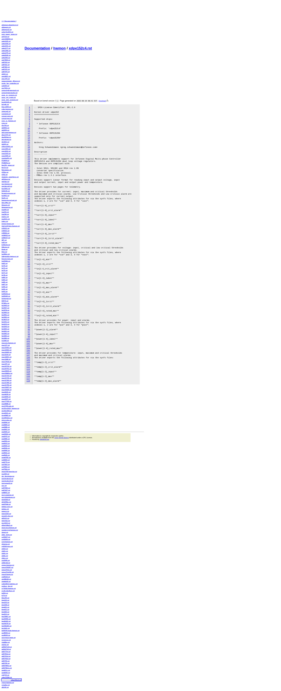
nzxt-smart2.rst (7, 483)
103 (28, 346)
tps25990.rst (6, 619)
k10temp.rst (6, 245)
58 (29, 241)
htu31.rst (5, 198)
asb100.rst (5, 86)
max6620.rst (6, 392)
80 (29, 292)
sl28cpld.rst (6, 563)
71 (29, 271)
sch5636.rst (6, 539)
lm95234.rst (6, 294)
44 (29, 208)
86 (29, 306)
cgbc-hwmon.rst (7, 109)
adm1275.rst (6, 53)
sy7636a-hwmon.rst (9, 588)
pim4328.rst (6, 499)
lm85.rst (4, 282)
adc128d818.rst (7, 39)
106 (28, 353)
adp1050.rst (6, 57)
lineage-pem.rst (7, 259)
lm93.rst (4, 291)
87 (29, 309)
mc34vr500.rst (7, 411)
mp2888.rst (6, 427)
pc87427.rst (6, 490)
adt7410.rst (6, 62)
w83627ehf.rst (7, 647)
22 (29, 157)
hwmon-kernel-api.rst (9, 200)
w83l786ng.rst (7, 668)
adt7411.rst (6, 64)
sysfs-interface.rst (8, 591)
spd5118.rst (6, 577)
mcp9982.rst (6, 415)
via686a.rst (6, 642)
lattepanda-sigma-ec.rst (10, 256)
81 (29, 294)
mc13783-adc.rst (8, 406)
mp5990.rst (6, 450)
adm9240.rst (6, 55)
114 (28, 372)
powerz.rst (5, 511)
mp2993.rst (6, 441)
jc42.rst (4, 242)
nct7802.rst (6, 467)
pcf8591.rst (6, 492)
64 (29, 255)
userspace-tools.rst (9, 637)
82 (29, 297)
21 (29, 154)
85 (29, 304)
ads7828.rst (6, 60)
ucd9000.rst (6, 633)
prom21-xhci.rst (7, 516)
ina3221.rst (6, 219)
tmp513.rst (5, 614)
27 (29, 168)
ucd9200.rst (6, 635)
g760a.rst (5, 172)
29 (29, 173)
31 (29, 178)
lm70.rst (4, 266)
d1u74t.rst (5, 125)
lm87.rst (4, 284)
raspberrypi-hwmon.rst (10, 530)
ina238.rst (5, 214)
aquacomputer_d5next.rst (11, 81)
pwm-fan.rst (6, 520)
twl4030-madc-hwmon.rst (10, 630)
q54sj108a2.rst (7, 525)
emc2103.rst (6, 153)
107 (28, 355)
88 (29, 311)
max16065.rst (6, 352)
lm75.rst (4, 270)
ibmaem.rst (6, 205)
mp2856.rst (6, 422)
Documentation (37, 48)
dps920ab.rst (6, 137)
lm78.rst (4, 275)
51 (29, 224)
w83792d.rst (6, 658)
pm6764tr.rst (6, 504)
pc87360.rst (6, 488)
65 (29, 257)
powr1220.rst (6, 513)
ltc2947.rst (5, 308)
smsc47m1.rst (7, 570)
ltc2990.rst (5, 312)
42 (29, 203)
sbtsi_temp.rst (7, 534)
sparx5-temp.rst (7, 574)
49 (29, 220)
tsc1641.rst (6, 628)
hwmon (59, 48)
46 (29, 213)
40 (29, 199)
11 (29, 131)
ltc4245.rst (5, 326)
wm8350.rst (6, 672)
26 (29, 166)
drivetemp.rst (6, 139)
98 (29, 334)
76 (29, 283)
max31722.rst (6, 375)
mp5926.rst (6, 448)
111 (28, 365)
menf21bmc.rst (7, 418)
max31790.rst (6, 385)
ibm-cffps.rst (6, 202)
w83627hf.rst (6, 649)
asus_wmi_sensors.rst (10, 100)
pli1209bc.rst (6, 502)
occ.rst (4, 485)
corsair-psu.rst (7, 118)
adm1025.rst (6, 41)
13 (29, 135)
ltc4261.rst (5, 331)
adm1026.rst (6, 43)
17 (29, 145)
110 (28, 362)
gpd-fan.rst (5, 181)
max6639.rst (6, 394)
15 (29, 140)
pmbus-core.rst (7, 506)
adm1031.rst (6, 46)
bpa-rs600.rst (6, 107)
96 (29, 330)
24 (29, 161)
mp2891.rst (6, 429)
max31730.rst (6, 378)
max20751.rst (6, 368)
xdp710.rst (5, 675)
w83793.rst (6, 661)
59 (29, 243)
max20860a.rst (7, 373)
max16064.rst (6, 350)
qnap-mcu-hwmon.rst (9, 527)
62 (29, 250)
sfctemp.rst (6, 544)
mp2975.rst (6, 436)
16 (29, 142)
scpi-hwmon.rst (7, 542)
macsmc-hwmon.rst (9, 343)
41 (29, 201)
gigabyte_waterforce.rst (10, 177)
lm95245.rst (6, 296)
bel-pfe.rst (5, 104)
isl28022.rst (6, 235)
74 (29, 278)
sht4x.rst (5, 556)
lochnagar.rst (6, 298)
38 (29, 194)
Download (102, 101)
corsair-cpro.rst (7, 116)
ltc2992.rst (5, 317)
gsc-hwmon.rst (7, 184)
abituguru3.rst (7, 29)
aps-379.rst (6, 79)
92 (29, 320)
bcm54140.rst (6, 102)
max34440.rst (6, 390)
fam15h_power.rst (8, 165)
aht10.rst (5, 74)
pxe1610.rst (6, 523)
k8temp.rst (5, 247)
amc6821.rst (6, 76)
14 (29, 138)
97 (29, 332)
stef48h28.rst (6, 579)
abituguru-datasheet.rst (10, 25)
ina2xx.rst (5, 216)
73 (29, 276)
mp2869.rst (6, 425)
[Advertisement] (84, 22)
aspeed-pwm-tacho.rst (9, 93)
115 (28, 374)
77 (29, 285)
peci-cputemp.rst (8, 495)
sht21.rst (5, 551)
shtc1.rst (5, 558)
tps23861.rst (6, 616)
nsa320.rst (5, 474)
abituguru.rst (6, 27)
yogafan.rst (6, 685)
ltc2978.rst (5, 310)
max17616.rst (6, 361)
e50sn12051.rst (7, 146)
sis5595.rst (6, 560)
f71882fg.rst (6, 163)
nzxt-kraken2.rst (7, 478)
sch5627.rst (6, 537)
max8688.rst (6, 404)
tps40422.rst (6, 621)
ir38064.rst (5, 233)
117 (28, 379)
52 (29, 227)
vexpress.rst (6, 640)
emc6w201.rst (7, 158)
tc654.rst (5, 593)
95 (29, 327)
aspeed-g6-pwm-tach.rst (10, 90)
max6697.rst (6, 399)
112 (28, 367)
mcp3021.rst (6, 413)
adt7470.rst (6, 69)
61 (29, 248)
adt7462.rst (6, 67)
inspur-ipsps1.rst (8, 223)
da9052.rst (5, 128)
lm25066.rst (6, 261)
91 (29, 318)
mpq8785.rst (6, 457)
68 (29, 264)
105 (28, 351)
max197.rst (6, 364)
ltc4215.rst (5, 324)
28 (29, 171)
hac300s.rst (6, 188)
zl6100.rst (5, 687)
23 (29, 159)
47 (29, 215)
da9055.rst (5, 130)
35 (29, 187)
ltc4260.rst (5, 329)
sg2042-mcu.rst (7, 546)
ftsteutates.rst (6, 170)
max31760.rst (6, 380)
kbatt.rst (4, 249)
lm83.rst (4, 280)
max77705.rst (6, 401)
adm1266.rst (6, 50)
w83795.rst (6, 663)
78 (29, 287)
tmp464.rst (5, 612)
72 (29, 273)
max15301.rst (6, 347)
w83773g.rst (6, 651)
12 (29, 133)
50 (29, 222)
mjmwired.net (44, 439)
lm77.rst (4, 273)
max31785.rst (6, 382)
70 (29, 269)
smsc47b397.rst (7, 567)
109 (28, 360)
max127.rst (6, 345)
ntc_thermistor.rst (8, 476)
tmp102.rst (5, 600)
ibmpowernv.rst (7, 207)
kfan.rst (4, 252)
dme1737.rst (6, 135)
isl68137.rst (6, 238)
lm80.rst (4, 277)
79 (29, 290)
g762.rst (4, 174)
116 (28, 376)
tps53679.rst (6, 623)
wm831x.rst (6, 670)
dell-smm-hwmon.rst (9, 132)
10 (29, 128)
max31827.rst (6, 387)
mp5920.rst (6, 446)
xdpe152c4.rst (80, 48)
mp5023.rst (6, 443)
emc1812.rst (6, 151)
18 (29, 147)
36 (29, 189)
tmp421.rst (5, 609)
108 (28, 358)
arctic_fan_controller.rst (10, 83)
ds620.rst (5, 144)
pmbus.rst (5, 509)
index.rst (5, 221)
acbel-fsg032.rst (7, 32)
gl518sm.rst (6, 179)
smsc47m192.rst (8, 572)
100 (28, 339)
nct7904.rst (6, 469)
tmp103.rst (5, 602)
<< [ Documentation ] (9, 21)
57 (29, 238)
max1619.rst (6, 354)
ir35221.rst (5, 228)
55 (29, 234)
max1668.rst (6, 359)
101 (28, 341)
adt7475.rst (6, 71)
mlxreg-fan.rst (7, 420)
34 (29, 185)
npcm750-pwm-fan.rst (9, 471)
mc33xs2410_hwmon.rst (10, 408)
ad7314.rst (5, 36)
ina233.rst (5, 212)
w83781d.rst (6, 654)
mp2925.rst (6, 432)
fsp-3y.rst (5, 167)
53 (29, 229)
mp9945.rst (6, 455)
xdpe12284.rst (7, 677)
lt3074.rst (5, 301)
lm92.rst (4, 289)
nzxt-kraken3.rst (7, 481)
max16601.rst (6, 357)
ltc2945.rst (5, 305)
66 (29, 259)
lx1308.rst (5, 340)
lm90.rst (4, 287)
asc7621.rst (6, 88)
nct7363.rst (6, 464)
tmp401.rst (5, 607)
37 (29, 192)
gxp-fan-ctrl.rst (7, 186)
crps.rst (4, 123)
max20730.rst (6, 366)
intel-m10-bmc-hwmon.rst (11, 226)
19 (29, 149)
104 (28, 348)
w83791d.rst (6, 656)
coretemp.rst (6, 114)
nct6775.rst (6, 462)
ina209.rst (5, 209)
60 (29, 245)
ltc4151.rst (5, 322)
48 (29, 217)
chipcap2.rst (6, 111)
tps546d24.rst (6, 626)
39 (29, 196)
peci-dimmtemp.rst (8, 497)
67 (29, 262)
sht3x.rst (5, 553)
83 (29, 299)
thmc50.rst (5, 598)
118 (28, 381)
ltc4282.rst (5, 333)
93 (29, 323)
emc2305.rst (6, 156)
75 (29, 280)
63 (29, 252)
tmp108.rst (5, 605)
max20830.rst (6, 371)
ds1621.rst (5, 142)
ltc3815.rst (5, 319)
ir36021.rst (5, 231)
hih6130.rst (6, 191)
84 (29, 301)
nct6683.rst (6, 460)
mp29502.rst (6, 434)
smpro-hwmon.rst (8, 565)
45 (29, 210)
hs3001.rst (5, 195)
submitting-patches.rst (10, 584)
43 (29, 206)
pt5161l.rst (5, 518)
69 (29, 266)
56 (29, 236)
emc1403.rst (6, 149)
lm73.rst (4, 268)
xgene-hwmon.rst (8, 682)
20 (29, 152)
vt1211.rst (5, 644)
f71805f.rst (5, 160)
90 (29, 316)
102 (28, 344)
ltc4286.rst (5, 338)
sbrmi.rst (5, 532)
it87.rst (4, 240)
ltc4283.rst (5, 336)
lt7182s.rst (5, 303)
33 (29, 182)
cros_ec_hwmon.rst (9, 121)
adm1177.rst (6, 48)
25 (29, 164)
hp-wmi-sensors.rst (8, 193)
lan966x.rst (6, 254)
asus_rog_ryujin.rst (9, 97)
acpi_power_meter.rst (9, 34)
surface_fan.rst (7, 586)
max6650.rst (6, 397)
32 (29, 180)
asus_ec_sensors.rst (9, 95)
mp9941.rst (6, 453)
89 (29, 313)
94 (29, 325)
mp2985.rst (6, 439)
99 (29, 337)
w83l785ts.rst (6, 665)
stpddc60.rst (6, 581)
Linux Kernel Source (61, 437)
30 (29, 175)
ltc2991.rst (5, 315)
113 (28, 369)
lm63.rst (4, 263)
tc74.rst (4, 595)
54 (29, 231)
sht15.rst (5, 549)
